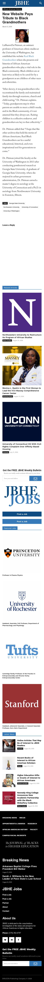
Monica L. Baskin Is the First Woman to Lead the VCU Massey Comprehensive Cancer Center (21, 390)
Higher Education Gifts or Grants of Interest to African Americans (28, 778)
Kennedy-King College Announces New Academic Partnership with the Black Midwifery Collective (28, 798)
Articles (20, 748)
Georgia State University (17, 203)
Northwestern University (11, 207)
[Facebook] (18, 940)
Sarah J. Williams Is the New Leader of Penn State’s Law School (21, 877)
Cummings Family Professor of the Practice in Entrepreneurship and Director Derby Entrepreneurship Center (18, 676)
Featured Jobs (10, 528)
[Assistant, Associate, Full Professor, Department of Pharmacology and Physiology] (22, 601)
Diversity (5, 452)
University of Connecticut (30, 207)
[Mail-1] (11, 940)
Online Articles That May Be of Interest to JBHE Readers (29, 743)
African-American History (12, 9)
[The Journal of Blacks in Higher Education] (22, 3)
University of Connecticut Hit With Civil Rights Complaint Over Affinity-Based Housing (21, 446)
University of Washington (11, 211)
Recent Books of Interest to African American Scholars (26, 760)
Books (20, 766)
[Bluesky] (5, 940)
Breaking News (7, 396)
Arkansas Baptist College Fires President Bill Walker (19, 868)
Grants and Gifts (23, 783)
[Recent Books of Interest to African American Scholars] (8, 763)
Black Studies (7, 340)
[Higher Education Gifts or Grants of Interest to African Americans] (8, 780)
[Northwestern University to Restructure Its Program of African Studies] (22, 312)
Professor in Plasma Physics (12, 575)
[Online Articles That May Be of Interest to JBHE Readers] (8, 745)
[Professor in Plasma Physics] (22, 553)
